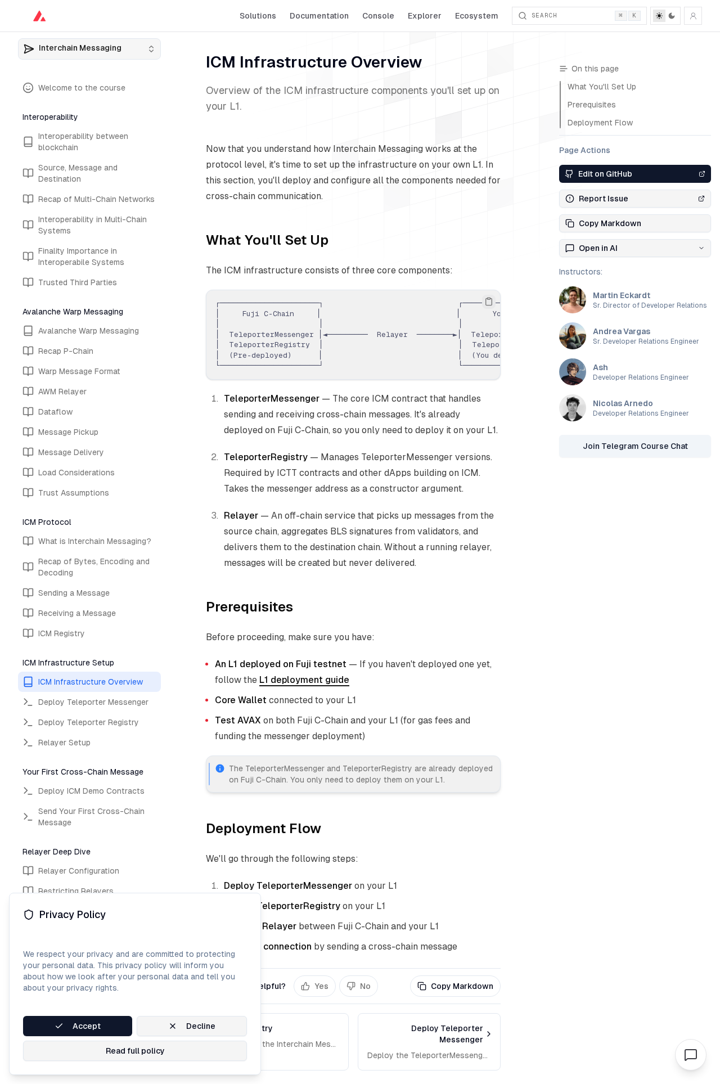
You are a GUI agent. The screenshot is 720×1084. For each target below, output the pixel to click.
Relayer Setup (64, 742)
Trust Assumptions (73, 492)
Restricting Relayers (76, 891)
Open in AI (598, 248)
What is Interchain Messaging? (94, 541)
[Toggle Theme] (665, 16)
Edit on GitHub (605, 173)
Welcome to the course (81, 87)
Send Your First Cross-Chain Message (91, 817)
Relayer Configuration (78, 870)
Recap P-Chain (65, 351)
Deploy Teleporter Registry (88, 722)
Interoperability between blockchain (83, 142)
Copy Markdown (462, 986)
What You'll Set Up (267, 240)
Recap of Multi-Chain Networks (96, 199)
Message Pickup (68, 432)
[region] (353, 334)
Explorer (425, 15)
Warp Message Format (79, 371)
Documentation (319, 15)
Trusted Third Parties (77, 282)
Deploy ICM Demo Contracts (91, 790)
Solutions (258, 15)
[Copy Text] (489, 301)
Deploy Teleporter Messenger (93, 702)
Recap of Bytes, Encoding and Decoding (94, 567)
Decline (200, 1026)
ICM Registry (61, 633)
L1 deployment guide (304, 679)
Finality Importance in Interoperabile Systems (81, 256)
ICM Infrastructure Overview (90, 681)
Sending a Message (74, 592)
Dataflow (55, 411)
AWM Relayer (62, 391)
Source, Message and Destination (78, 173)
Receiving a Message (77, 613)
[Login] (693, 16)
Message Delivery (71, 452)
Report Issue (603, 198)
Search (584, 15)
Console (378, 15)
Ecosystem (476, 15)
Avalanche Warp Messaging (88, 330)
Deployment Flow (263, 828)
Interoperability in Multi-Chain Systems (92, 225)
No (365, 986)
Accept (87, 1026)
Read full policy (135, 1050)
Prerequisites (249, 606)
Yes (321, 986)
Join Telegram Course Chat (635, 446)
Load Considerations (76, 472)
